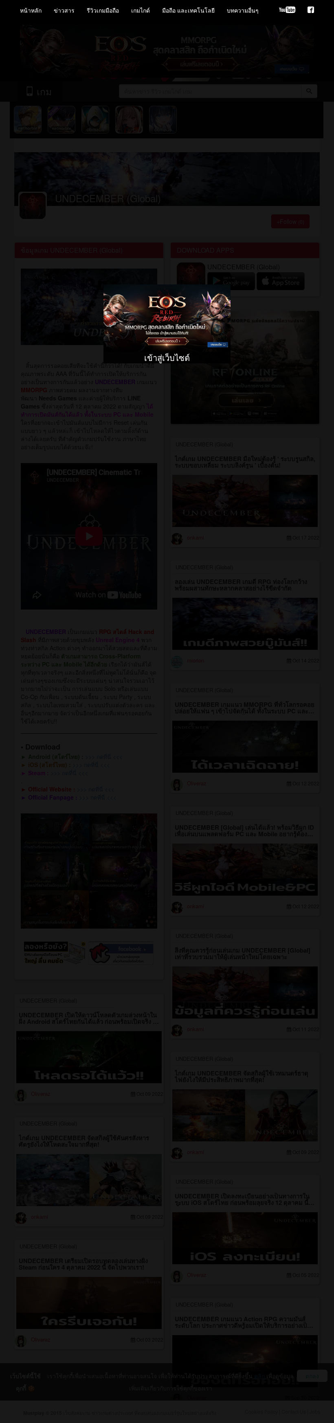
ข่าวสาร (64, 10)
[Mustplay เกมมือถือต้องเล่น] (310, 10)
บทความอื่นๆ (243, 10)
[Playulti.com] (287, 10)
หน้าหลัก (31, 10)
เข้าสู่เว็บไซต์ (167, 298)
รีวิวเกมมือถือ (103, 10)
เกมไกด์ (140, 10)
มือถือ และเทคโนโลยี (188, 10)
